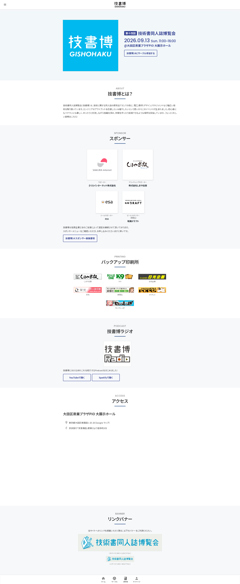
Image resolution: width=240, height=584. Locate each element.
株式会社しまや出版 (138, 185)
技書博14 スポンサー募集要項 (80, 238)
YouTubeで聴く (77, 377)
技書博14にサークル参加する (141, 53)
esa (107, 218)
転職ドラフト (133, 221)
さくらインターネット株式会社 (102, 185)
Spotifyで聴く (106, 377)
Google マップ (102, 422)
